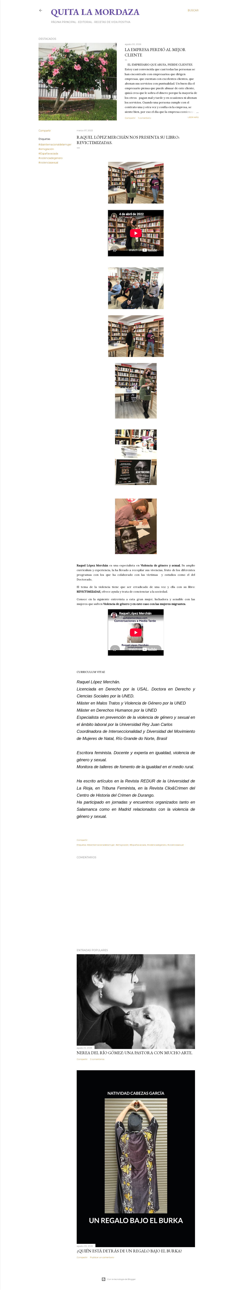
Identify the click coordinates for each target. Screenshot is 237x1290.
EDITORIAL (85, 22)
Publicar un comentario (102, 1257)
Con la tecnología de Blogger (121, 1279)
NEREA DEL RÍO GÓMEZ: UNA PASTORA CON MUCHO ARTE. (134, 1052)
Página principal (63, 22)
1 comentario (144, 118)
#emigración (46, 149)
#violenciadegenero (51, 158)
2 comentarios (97, 1059)
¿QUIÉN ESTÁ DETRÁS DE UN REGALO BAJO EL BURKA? (129, 1251)
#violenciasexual (48, 162)
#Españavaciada (48, 153)
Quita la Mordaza (95, 12)
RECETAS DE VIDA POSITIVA (112, 22)
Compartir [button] (130, 118)
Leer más (193, 117)
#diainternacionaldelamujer (55, 144)
